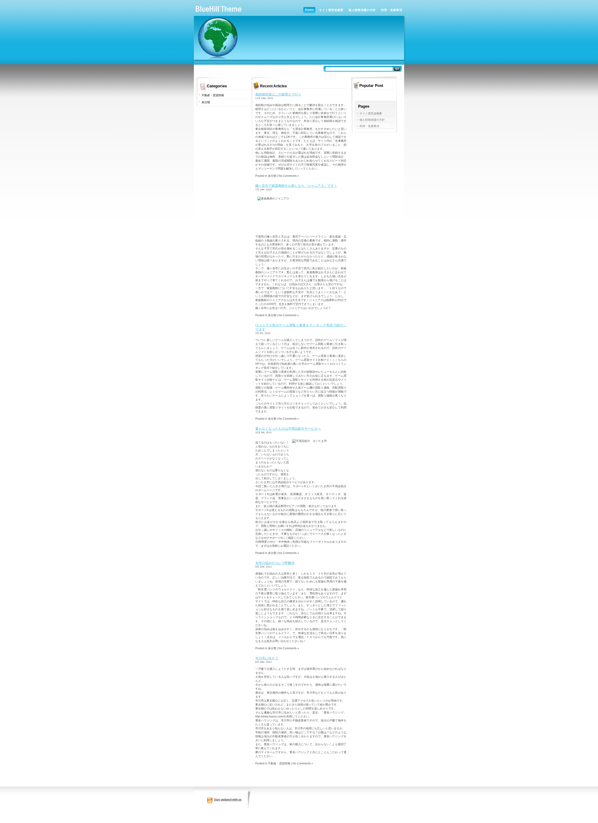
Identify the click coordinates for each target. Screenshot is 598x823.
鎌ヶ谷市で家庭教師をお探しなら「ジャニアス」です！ (296, 186)
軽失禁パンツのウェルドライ (324, 597)
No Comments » (288, 175)
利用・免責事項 (369, 126)
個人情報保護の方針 (372, 119)
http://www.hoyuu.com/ (269, 716)
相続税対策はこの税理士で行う (278, 94)
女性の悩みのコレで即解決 (275, 563)
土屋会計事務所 (302, 129)
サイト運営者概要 (371, 113)
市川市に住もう (266, 658)
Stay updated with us (228, 799)
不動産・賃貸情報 (213, 95)
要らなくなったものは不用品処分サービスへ (288, 428)
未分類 (206, 102)
